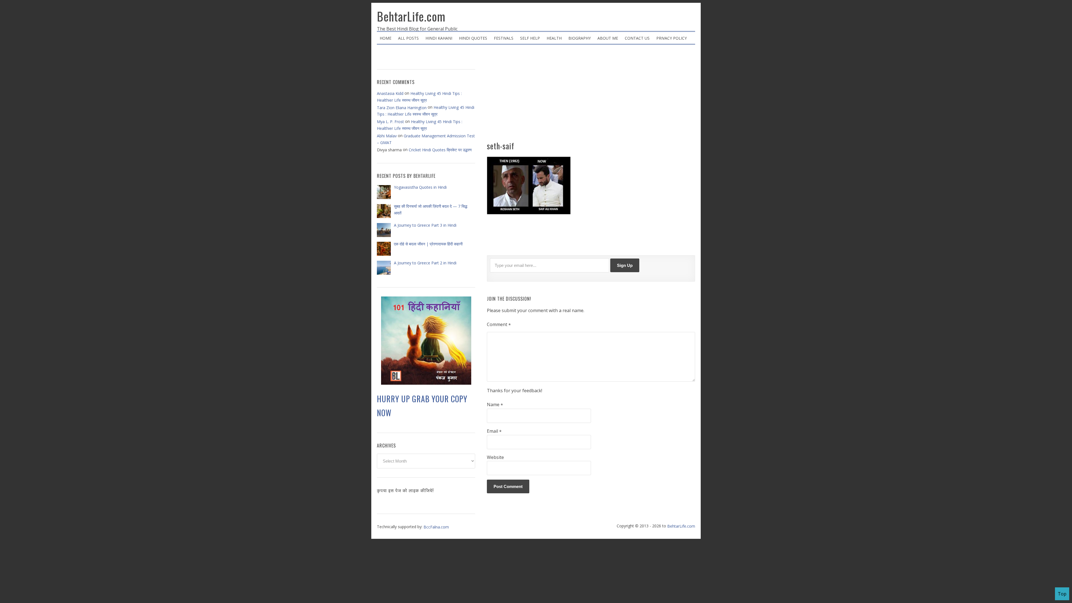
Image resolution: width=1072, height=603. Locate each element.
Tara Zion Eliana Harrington (402, 107)
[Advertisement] (591, 95)
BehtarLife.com (411, 16)
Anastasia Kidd (390, 93)
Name (495, 404)
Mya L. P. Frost (390, 121)
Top (1062, 594)
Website (495, 457)
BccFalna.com (436, 527)
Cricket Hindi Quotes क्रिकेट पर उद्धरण (440, 149)
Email (494, 431)
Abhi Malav (387, 135)
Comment (499, 324)
